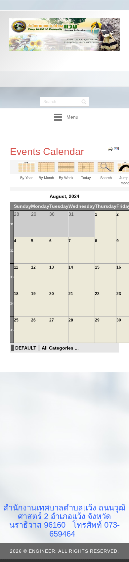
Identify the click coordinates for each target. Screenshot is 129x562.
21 (70, 293)
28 (70, 320)
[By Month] (46, 166)
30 (118, 320)
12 (33, 267)
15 (97, 267)
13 (51, 267)
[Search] (106, 166)
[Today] (86, 166)
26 (33, 320)
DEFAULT (25, 348)
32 (12, 250)
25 (16, 320)
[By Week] (66, 166)
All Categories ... (60, 348)
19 (33, 293)
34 (12, 303)
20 (51, 293)
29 (97, 320)
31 (12, 224)
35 (12, 330)
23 (118, 293)
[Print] (110, 148)
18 (16, 293)
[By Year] (26, 166)
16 (118, 267)
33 (12, 277)
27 (51, 320)
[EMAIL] (116, 148)
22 (97, 293)
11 (16, 267)
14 (70, 267)
